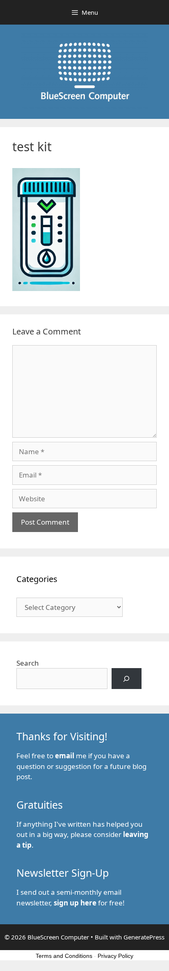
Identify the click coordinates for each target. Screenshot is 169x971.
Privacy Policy (115, 956)
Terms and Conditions (64, 956)
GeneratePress (143, 937)
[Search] (127, 678)
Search (27, 663)
